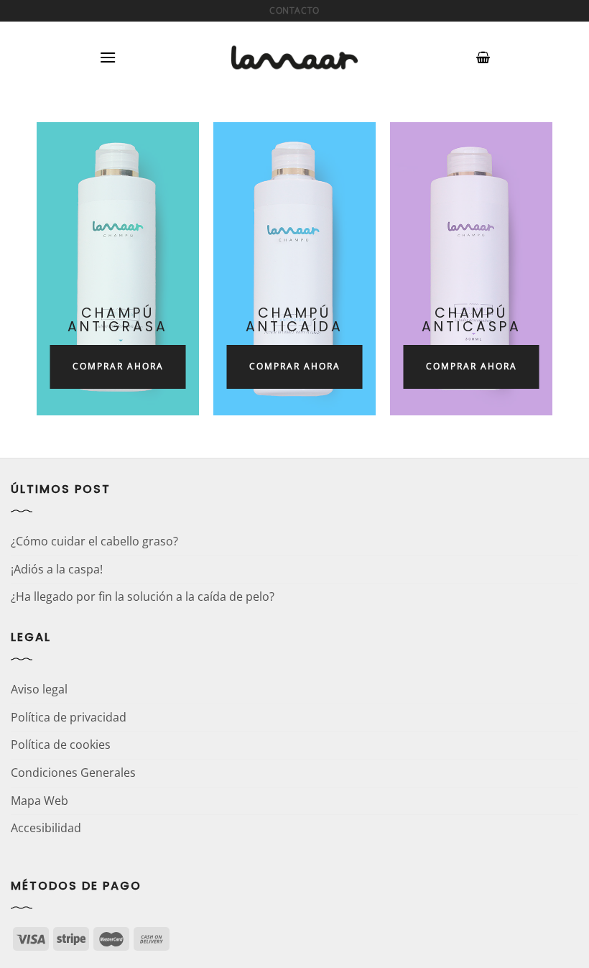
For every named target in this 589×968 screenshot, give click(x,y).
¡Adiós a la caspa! (57, 569)
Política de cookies (61, 744)
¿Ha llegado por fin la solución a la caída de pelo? (142, 596)
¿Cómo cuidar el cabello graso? (94, 541)
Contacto (294, 10)
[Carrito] (483, 57)
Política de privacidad (68, 717)
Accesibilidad (46, 828)
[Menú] (107, 57)
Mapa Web (39, 800)
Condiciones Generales (73, 772)
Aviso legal (39, 689)
